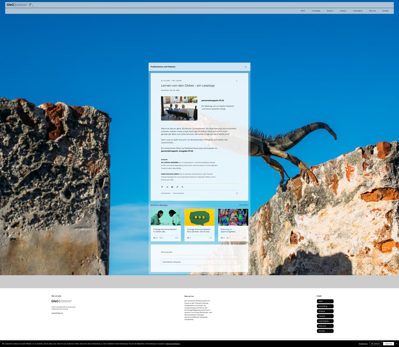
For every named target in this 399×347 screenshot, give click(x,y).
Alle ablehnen (375, 344)
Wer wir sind (56, 296)
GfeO (321, 301)
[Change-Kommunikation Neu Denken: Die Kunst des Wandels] (200, 217)
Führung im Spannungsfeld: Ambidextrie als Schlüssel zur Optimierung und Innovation (233, 230)
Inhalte (319, 296)
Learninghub (324, 321)
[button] (246, 67)
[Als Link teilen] (177, 187)
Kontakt (322, 331)
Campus (322, 316)
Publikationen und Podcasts (163, 67)
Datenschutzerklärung (173, 344)
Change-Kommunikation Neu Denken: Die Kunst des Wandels (199, 230)
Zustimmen (388, 344)
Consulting (323, 306)
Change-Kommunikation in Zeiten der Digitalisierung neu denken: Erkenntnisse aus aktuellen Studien (165, 230)
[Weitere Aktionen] (236, 80)
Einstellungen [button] (363, 344)
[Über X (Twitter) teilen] (167, 187)
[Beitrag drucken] (182, 187)
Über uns (322, 326)
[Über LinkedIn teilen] (172, 187)
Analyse (322, 311)
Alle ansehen (243, 205)
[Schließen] (396, 343)
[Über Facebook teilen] (162, 187)
